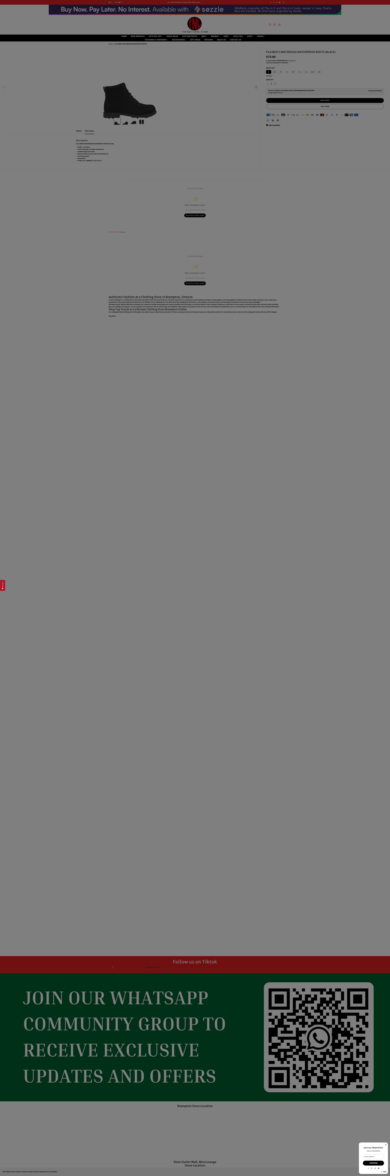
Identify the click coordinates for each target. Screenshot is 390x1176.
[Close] (386, 1144)
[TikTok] (375, 1168)
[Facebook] (368, 1168)
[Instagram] (371, 1168)
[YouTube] (378, 1168)
